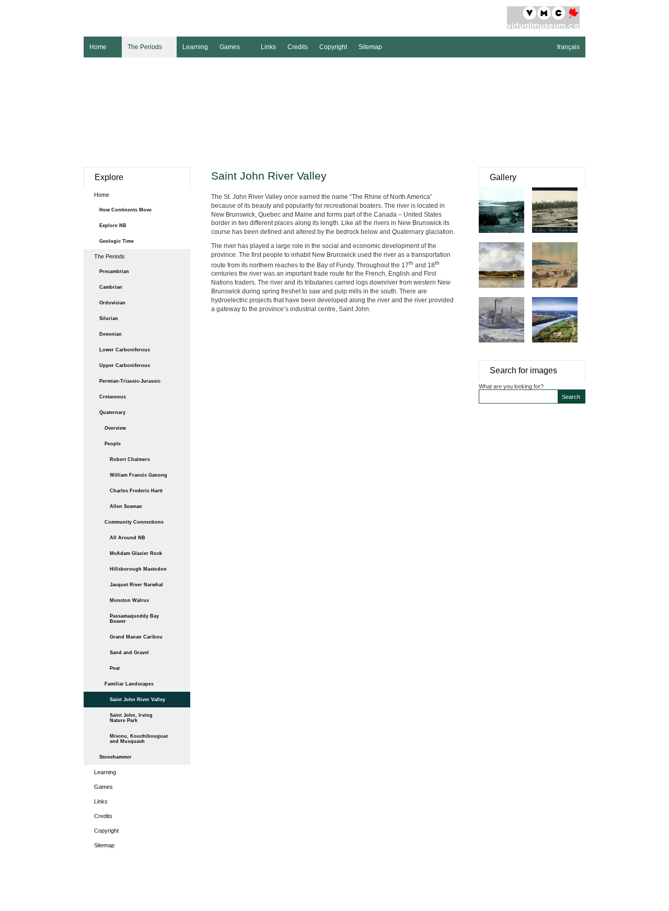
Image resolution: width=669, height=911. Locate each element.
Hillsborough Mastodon (138, 569)
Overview (115, 428)
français (568, 47)
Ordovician (112, 302)
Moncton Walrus (129, 600)
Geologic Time (116, 241)
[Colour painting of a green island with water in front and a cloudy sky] (505, 293)
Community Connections (134, 522)
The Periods (142, 46)
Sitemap (370, 47)
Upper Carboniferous (124, 365)
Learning (195, 47)
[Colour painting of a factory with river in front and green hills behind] (505, 348)
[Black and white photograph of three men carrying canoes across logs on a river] (558, 238)
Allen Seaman (126, 506)
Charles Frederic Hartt (136, 490)
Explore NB (112, 225)
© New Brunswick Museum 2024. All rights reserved (334, 897)
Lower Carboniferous (124, 349)
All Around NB (127, 537)
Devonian (110, 334)
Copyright (333, 47)
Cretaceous (112, 396)
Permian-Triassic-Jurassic (129, 381)
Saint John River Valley (137, 699)
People (113, 443)
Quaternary (112, 412)
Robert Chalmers (130, 459)
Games (227, 46)
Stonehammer (115, 757)
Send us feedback (425, 886)
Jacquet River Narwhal (136, 584)
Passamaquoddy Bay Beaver (134, 618)
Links (268, 47)
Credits (297, 47)
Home (95, 46)
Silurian (108, 318)
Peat (115, 668)
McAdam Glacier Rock (136, 553)
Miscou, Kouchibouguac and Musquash (139, 738)
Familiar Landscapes (129, 684)
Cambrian (110, 287)
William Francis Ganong (138, 475)
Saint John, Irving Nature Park (131, 718)
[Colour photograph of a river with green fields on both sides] (558, 348)
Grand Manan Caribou (136, 637)
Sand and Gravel (129, 652)
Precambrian (114, 271)
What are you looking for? (511, 386)
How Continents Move (125, 209)
